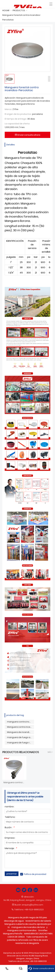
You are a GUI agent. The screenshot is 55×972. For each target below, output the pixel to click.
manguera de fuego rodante (20, 742)
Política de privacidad (35, 874)
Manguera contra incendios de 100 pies (20, 726)
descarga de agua (14, 920)
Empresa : (10, 838)
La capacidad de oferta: (17, 123)
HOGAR (5, 10)
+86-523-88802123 (34, 909)
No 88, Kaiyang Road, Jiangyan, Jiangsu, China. (28, 900)
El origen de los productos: (18, 114)
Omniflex (42, 930)
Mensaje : (11, 848)
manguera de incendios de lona (28, 927)
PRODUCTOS (19, 10)
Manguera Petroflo (12, 933)
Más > (50, 752)
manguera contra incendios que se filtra (20, 721)
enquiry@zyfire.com (32, 904)
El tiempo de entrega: (16, 118)
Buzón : (9, 827)
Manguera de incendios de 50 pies (20, 732)
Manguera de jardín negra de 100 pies (27, 917)
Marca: (8, 109)
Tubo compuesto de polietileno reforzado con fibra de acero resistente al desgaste (27, 940)
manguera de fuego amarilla (20, 737)
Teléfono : (10, 817)
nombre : (10, 806)
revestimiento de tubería (38, 920)
